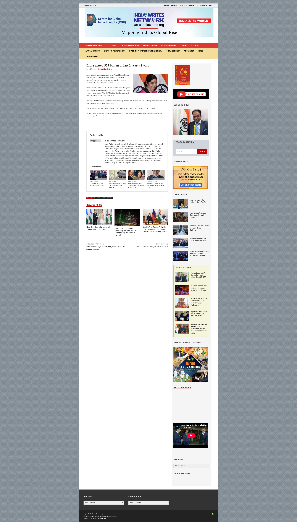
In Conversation (168, 45)
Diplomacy (113, 45)
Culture (183, 45)
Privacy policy (102, 518)
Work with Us (206, 5)
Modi (98, 198)
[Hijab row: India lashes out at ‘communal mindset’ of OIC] (182, 312)
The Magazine (92, 56)
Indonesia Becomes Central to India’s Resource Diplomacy (199, 228)
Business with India (130, 45)
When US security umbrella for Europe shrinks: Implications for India (199, 254)
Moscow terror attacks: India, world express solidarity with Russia (199, 288)
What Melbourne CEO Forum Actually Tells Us (97, 184)
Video (200, 51)
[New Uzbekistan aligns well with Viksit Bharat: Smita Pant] (99, 217)
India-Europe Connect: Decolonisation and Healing (198, 215)
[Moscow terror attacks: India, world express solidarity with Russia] (182, 286)
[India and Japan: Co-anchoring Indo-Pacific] (180, 200)
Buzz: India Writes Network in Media (145, 51)
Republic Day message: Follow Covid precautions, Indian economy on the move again (199, 329)
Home (166, 5)
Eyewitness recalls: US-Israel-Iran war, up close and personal (117, 185)
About (174, 5)
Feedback (193, 5)
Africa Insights (93, 51)
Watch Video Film (182, 387)
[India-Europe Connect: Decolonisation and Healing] (180, 213)
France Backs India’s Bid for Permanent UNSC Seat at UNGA (198, 275)
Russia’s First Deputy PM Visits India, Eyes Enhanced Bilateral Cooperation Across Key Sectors (155, 229)
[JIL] (212, 514)
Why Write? (189, 51)
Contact (183, 5)
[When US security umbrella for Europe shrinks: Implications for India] (180, 252)
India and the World (95, 45)
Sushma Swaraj (106, 198)
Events (194, 45)
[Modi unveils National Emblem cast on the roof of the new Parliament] (182, 299)
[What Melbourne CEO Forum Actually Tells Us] (180, 239)
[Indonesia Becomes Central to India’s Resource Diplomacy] (180, 226)
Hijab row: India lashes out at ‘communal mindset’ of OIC (199, 314)
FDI (94, 198)
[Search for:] (191, 151)
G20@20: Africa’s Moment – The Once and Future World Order (155, 185)
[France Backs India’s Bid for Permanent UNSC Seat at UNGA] (182, 273)
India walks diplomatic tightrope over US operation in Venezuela (136, 185)
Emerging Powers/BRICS (114, 51)
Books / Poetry (150, 45)
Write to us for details (90, 518)
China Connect (173, 51)
